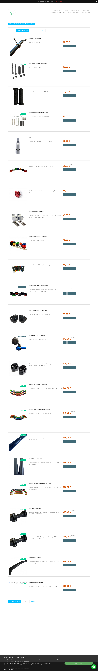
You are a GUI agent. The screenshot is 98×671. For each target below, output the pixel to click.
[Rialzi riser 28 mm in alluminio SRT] (18, 220)
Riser (66, 11)
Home (10, 23)
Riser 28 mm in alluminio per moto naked (38, 310)
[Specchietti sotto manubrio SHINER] (18, 344)
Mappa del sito (57, 651)
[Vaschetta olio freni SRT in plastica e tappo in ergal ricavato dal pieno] (18, 195)
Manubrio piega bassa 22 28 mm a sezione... (38, 384)
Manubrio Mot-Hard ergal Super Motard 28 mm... (40, 483)
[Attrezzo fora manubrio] (18, 47)
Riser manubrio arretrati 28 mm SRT (37, 360)
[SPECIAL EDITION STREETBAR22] (18, 467)
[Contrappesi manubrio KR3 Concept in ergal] (18, 294)
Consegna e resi (57, 646)
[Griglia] (9, 30)
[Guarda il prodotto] (72, 46)
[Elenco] (12, 30)
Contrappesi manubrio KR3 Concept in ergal (39, 285)
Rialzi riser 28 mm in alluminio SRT (36, 211)
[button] (33, 669)
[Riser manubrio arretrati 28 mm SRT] (18, 368)
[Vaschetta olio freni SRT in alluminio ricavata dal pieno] (18, 245)
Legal (55, 643)
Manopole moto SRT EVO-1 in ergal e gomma (39, 261)
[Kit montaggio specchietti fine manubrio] (18, 121)
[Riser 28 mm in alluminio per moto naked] (18, 319)
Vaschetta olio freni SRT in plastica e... (38, 187)
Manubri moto (57, 11)
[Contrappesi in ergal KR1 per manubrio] (18, 171)
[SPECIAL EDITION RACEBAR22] (18, 442)
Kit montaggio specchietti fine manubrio (38, 112)
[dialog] (49, 663)
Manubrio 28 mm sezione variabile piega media (39, 409)
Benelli (24, 23)
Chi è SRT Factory (58, 648)
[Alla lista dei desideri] (69, 46)
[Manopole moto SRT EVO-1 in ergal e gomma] (18, 269)
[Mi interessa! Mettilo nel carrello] (67, 46)
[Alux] (18, 146)
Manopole (85, 11)
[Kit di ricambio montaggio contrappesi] (18, 72)
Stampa (55, 641)
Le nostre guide (57, 638)
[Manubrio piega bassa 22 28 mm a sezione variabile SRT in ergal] (18, 393)
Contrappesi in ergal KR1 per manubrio (38, 162)
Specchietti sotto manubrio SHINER (37, 335)
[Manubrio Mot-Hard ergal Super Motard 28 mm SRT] (18, 492)
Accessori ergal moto (58, 13)
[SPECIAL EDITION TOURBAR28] (18, 566)
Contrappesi (75, 11)
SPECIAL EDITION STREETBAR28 (35, 533)
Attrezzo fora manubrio (35, 38)
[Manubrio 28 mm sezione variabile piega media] (18, 418)
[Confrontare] (75, 46)
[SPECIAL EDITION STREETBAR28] (18, 541)
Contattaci (86, 13)
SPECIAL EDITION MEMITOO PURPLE (36, 582)
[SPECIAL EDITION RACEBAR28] (18, 517)
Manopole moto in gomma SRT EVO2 (37, 88)
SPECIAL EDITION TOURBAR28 (35, 557)
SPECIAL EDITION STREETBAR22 (35, 458)
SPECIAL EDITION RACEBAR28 (35, 508)
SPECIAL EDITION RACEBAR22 (35, 434)
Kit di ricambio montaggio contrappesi (38, 63)
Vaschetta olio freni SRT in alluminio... (38, 236)
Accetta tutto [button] (79, 663)
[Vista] (64, 46)
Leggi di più (26, 661)
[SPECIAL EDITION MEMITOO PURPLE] (18, 583)
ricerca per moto (73, 13)
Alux (30, 137)
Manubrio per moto (17, 23)
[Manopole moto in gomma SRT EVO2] (18, 96)
